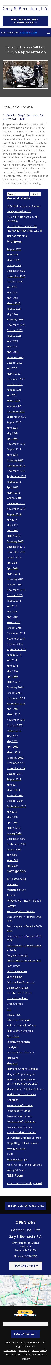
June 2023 (12, 341)
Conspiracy (13, 966)
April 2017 (12, 530)
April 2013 (12, 708)
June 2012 (12, 735)
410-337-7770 (28, 32)
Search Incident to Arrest (21, 1132)
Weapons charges (17, 1159)
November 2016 (16, 552)
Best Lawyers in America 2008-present (24, 947)
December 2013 (16, 698)
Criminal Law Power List (21, 982)
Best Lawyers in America (21, 911)
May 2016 (12, 562)
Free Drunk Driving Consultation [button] (24, 21)
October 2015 (15, 595)
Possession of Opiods (19, 1127)
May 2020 (12, 433)
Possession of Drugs (18, 1110)
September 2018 (16, 476)
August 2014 (14, 654)
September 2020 (16, 416)
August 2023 (14, 335)
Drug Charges (15, 1003)
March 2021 (13, 400)
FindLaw (25, 1358)
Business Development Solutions (25, 1354)
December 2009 (16, 838)
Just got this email (17, 236)
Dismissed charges (18, 987)
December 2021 (16, 379)
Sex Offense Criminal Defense (24, 1137)
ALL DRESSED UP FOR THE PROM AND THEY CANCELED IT (24, 228)
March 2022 (13, 373)
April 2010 (12, 822)
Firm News (13, 1036)
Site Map (24, 1350)
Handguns (12, 1047)
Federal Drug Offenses (20, 1030)
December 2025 (16, 270)
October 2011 (15, 773)
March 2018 (13, 492)
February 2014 (15, 687)
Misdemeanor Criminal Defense (25, 1089)
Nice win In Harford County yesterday (22, 219)
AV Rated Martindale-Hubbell (24, 900)
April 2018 (12, 487)
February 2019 (15, 460)
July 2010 (12, 811)
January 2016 (14, 584)
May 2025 (12, 292)
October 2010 (15, 800)
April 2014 (12, 676)
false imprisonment (18, 1020)
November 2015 (16, 589)
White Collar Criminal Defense (24, 1164)
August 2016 (14, 557)
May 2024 (12, 314)
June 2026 (12, 254)
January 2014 (14, 692)
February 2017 (15, 541)
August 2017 (14, 514)
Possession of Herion (19, 1116)
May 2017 (12, 525)
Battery (11, 906)
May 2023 (12, 346)
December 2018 (16, 465)
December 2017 (16, 503)
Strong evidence (16, 1148)
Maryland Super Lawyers (21, 1074)
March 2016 (13, 573)
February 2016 (15, 579)
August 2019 (14, 449)
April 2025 (12, 297)
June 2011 (12, 784)
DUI (22, 119)
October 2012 (15, 725)
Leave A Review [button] (24, 1333)
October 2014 (15, 644)
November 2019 (16, 443)
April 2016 (12, 568)
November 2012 (16, 719)
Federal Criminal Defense (21, 1025)
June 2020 (12, 427)
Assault (11, 895)
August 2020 (14, 422)
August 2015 (14, 600)
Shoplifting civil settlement (23, 1143)
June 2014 (12, 665)
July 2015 (12, 606)
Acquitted (12, 884)
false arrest (13, 1014)
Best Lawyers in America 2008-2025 (24, 919)
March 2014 (13, 681)
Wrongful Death (16, 1170)
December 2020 (16, 411)
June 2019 (12, 454)
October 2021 (15, 384)
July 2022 (12, 368)
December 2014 (16, 633)
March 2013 (13, 714)
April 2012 (12, 746)
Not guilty (12, 1100)
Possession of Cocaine (20, 1105)
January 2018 (14, 498)
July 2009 (12, 854)
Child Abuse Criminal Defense (24, 960)
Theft (10, 1154)
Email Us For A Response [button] (27, 1205)
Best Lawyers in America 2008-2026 (24, 928)
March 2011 (13, 790)
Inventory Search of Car (20, 1052)
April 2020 (12, 438)
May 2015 (12, 611)
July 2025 (12, 287)
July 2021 (12, 395)
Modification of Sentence (21, 1094)
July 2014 (12, 660)
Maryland (12, 1063)
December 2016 (16, 546)
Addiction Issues (16, 889)
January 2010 (14, 833)
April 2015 (12, 617)
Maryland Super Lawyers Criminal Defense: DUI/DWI (22, 1081)
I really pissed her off (19, 211)
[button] (48, 32)
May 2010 (12, 817)
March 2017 (13, 535)
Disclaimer (10, 1350)
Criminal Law (14, 976)
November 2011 (16, 768)
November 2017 (16, 508)
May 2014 (12, 671)
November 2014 (16, 638)
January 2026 (14, 265)
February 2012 (15, 757)
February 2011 (15, 795)
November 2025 (16, 276)
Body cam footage (17, 955)
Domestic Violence (17, 998)
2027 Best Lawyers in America (24, 206)
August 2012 (14, 730)
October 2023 (15, 330)
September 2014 (16, 649)
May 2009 (12, 865)
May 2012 (12, 741)
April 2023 (12, 352)
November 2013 (16, 703)
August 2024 (14, 308)
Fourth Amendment (18, 1041)
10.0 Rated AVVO (16, 878)
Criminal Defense (17, 971)
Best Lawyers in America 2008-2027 (24, 938)
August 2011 (14, 779)
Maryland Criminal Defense (22, 1068)
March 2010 (13, 827)
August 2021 (14, 389)
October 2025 (15, 281)
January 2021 (14, 406)
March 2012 (13, 752)
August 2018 (14, 481)
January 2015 (14, 627)
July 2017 (12, 519)
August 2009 (14, 849)
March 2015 (13, 622)
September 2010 (16, 806)
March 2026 (13, 260)
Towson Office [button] (25, 1265)
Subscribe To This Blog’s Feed (24, 1183)
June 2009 (12, 860)
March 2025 (13, 303)
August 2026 (14, 249)
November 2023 (16, 324)
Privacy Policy (39, 1350)
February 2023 (15, 357)
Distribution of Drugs (19, 993)
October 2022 (15, 362)
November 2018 (16, 470)
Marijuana (12, 1057)
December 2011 (16, 763)
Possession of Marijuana (21, 1121)
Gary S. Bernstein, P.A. (31, 115)
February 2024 (15, 319)
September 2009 (16, 844)
